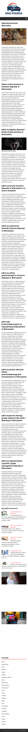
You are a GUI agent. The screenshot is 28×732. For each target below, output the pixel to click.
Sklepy (3, 701)
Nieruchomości (5, 685)
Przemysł (4, 695)
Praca (3, 690)
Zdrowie (4, 724)
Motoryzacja (5, 682)
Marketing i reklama (7, 677)
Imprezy (4, 674)
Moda (3, 680)
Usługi (3, 719)
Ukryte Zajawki (5, 714)
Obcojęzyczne (5, 687)
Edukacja (4, 669)
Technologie (5, 706)
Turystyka (4, 711)
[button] (26, 18)
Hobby (3, 672)
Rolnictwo (4, 698)
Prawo (3, 693)
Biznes (3, 661)
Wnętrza (4, 721)
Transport (4, 708)
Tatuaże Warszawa (15, 562)
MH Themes (23, 730)
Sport (3, 703)
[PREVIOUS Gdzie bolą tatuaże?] (14, 591)
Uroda (3, 716)
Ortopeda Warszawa (15, 551)
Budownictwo (5, 664)
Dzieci (3, 667)
